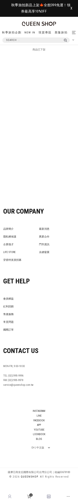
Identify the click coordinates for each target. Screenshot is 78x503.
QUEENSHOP (29, 476)
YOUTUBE (39, 429)
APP (39, 424)
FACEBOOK (39, 420)
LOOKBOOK (39, 434)
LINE (39, 415)
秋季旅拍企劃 (11, 32)
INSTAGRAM (39, 410)
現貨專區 (45, 32)
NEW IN (29, 32)
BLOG (39, 439)
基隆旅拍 (61, 32)
